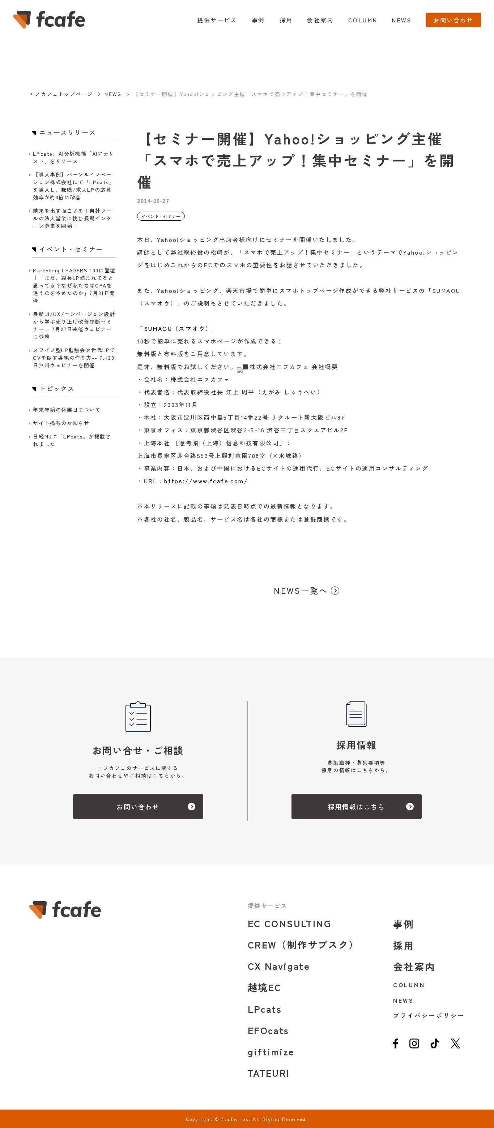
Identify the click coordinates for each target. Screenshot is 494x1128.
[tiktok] (435, 1046)
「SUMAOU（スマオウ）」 (178, 328)
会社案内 (320, 20)
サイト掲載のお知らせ (61, 423)
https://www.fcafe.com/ (206, 480)
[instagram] (414, 1046)
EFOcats (268, 1030)
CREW (303, 944)
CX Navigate (279, 965)
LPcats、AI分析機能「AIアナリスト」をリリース (73, 157)
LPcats (265, 1008)
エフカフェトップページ (61, 94)
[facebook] (396, 1046)
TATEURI (269, 1072)
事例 (258, 20)
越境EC (265, 987)
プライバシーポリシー (429, 1015)
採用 (286, 20)
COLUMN (362, 20)
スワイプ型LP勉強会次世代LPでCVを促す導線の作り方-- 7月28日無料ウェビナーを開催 (74, 357)
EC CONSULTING (289, 923)
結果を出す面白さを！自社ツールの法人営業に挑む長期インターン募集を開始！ (72, 218)
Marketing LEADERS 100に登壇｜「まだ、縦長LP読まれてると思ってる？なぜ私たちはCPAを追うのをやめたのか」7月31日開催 (74, 285)
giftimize (271, 1051)
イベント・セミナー (160, 216)
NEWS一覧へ (301, 590)
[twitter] (455, 1046)
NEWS (401, 20)
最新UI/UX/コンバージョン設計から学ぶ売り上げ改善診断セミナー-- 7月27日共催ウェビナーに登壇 (74, 325)
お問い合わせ (453, 20)
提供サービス (217, 20)
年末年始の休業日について (67, 409)
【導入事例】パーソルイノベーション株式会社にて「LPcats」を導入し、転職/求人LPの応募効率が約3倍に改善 (74, 186)
